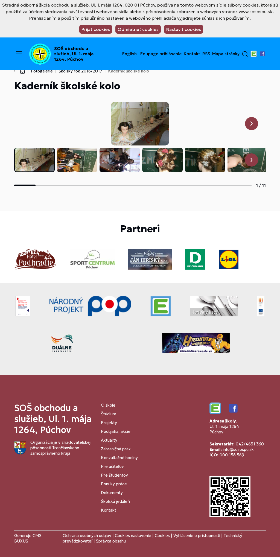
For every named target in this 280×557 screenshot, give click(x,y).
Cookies (163, 535)
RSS (206, 53)
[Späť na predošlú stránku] (17, 71)
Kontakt (192, 53)
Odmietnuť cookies (138, 29)
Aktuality (109, 440)
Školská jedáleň (115, 501)
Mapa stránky (226, 53)
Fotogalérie (42, 71)
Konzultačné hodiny (119, 457)
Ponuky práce (114, 483)
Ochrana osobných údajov (87, 535)
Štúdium (108, 413)
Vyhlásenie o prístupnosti (196, 535)
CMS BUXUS (28, 538)
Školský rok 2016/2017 (80, 71)
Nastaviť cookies (183, 29)
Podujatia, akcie (115, 431)
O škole (108, 405)
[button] (245, 54)
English (129, 53)
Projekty (109, 422)
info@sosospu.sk (238, 449)
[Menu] (19, 53)
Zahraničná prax (116, 448)
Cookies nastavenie (133, 535)
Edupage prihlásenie (161, 53)
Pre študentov (114, 475)
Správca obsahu (111, 541)
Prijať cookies (95, 29)
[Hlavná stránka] (22, 71)
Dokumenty (112, 492)
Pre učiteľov (112, 466)
